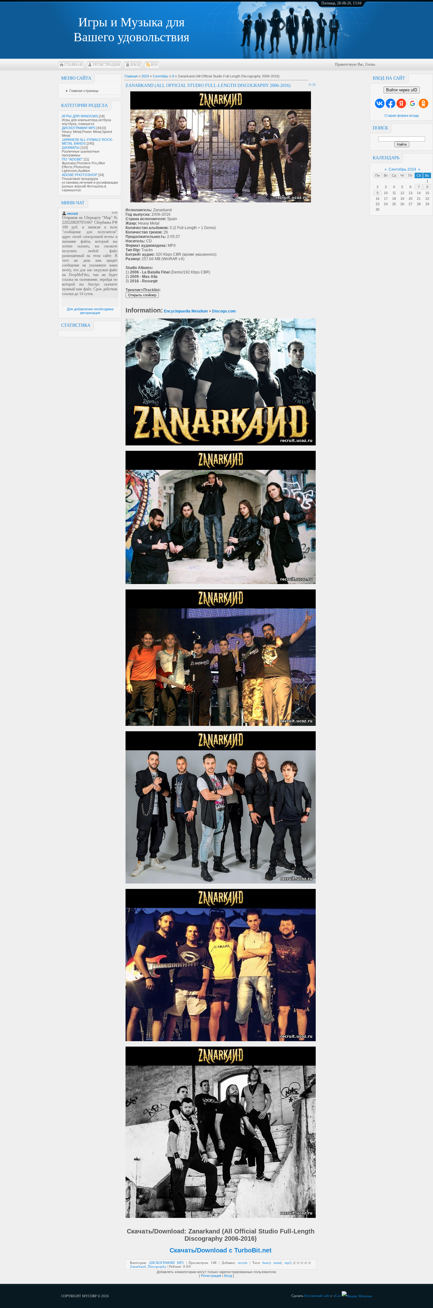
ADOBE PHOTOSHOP (79, 175)
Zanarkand (138, 1266)
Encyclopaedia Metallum (186, 311)
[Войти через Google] (412, 103)
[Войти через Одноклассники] (423, 103)
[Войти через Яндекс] (401, 103)
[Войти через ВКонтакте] (380, 103)
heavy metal (271, 1263)
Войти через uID (401, 90)
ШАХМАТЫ (71, 147)
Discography (157, 1266)
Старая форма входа (402, 115)
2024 (145, 76)
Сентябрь (160, 76)
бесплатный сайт (317, 1296)
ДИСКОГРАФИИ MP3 (78, 128)
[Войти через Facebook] (390, 103)
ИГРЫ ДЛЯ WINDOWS (80, 116)
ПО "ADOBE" (72, 159)
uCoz (337, 1296)
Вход (135, 64)
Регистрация (106, 64)
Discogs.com (224, 311)
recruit (242, 1263)
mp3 (288, 1263)
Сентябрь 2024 (402, 169)
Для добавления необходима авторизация (90, 311)
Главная (73, 64)
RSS (154, 64)
